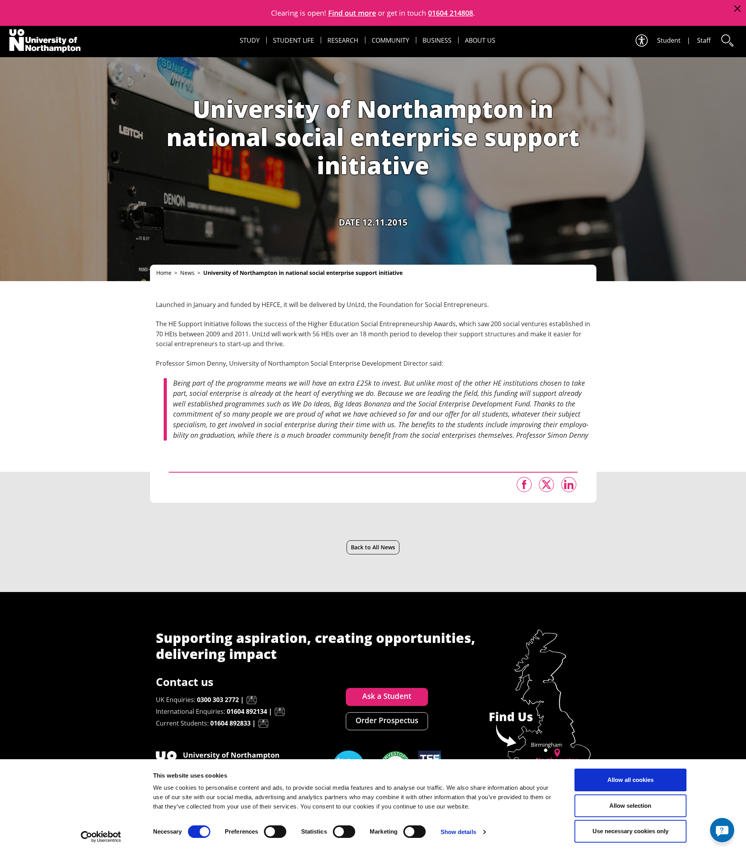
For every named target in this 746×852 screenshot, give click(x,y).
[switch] (275, 831)
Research (342, 40)
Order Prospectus (387, 720)
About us (480, 40)
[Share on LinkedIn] (569, 484)
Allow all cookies (630, 779)
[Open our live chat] (722, 830)
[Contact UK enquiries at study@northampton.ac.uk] (251, 700)
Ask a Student (386, 696)
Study (250, 40)
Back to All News (373, 547)
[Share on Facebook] (524, 484)
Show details (458, 832)
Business (437, 40)
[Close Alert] (737, 9)
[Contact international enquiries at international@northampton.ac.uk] (279, 712)
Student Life (293, 40)
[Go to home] (45, 40)
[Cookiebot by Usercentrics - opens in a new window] (101, 837)
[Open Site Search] (727, 40)
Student (669, 40)
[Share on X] (546, 484)
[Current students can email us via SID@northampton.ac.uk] (263, 723)
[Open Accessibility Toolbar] (641, 40)
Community (390, 40)
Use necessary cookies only (630, 831)
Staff (704, 40)
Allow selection (630, 805)
